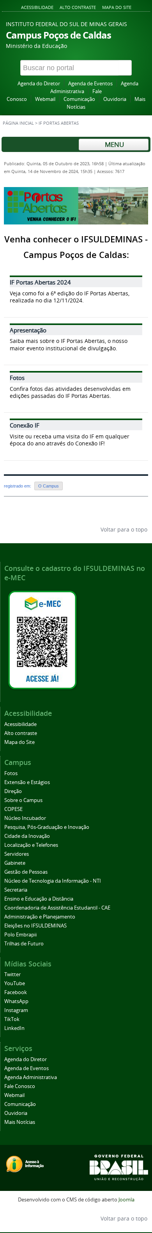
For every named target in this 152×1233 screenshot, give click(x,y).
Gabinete (14, 863)
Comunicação (79, 99)
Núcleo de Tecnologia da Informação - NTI (52, 881)
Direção (13, 791)
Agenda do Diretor (39, 83)
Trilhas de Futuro (24, 943)
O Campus (48, 486)
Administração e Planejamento (39, 916)
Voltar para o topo (123, 529)
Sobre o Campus (23, 800)
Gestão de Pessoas (26, 872)
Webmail (45, 99)
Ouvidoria (114, 99)
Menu (113, 144)
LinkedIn (14, 1028)
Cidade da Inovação (27, 836)
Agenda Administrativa (30, 1077)
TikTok (11, 1019)
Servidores (16, 854)
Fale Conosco (19, 1086)
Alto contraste (78, 7)
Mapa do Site (116, 7)
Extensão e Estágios (27, 782)
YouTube (14, 983)
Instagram (16, 1010)
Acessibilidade (37, 7)
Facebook (15, 992)
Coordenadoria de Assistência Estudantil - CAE (57, 907)
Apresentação (28, 330)
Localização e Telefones (31, 845)
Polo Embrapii (20, 934)
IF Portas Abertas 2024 (40, 282)
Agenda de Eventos (90, 83)
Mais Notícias (19, 1122)
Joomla (126, 1199)
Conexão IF (24, 425)
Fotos (17, 378)
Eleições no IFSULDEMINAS (35, 925)
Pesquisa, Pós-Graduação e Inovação (46, 827)
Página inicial (18, 123)
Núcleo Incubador (25, 818)
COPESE (13, 809)
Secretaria (15, 890)
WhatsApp (16, 1001)
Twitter (12, 974)
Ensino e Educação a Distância (38, 899)
